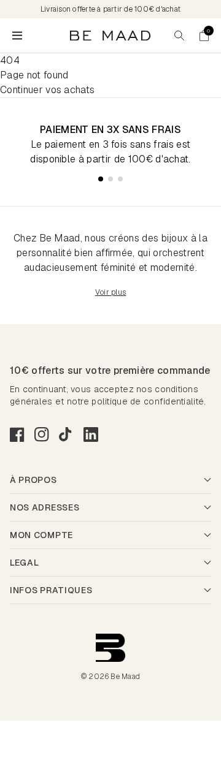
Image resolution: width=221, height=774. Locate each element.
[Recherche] (179, 35)
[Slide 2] (110, 178)
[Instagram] (41, 434)
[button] (204, 35)
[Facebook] (17, 434)
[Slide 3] (120, 178)
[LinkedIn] (90, 434)
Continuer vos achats (47, 89)
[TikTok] (66, 434)
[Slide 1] (100, 178)
